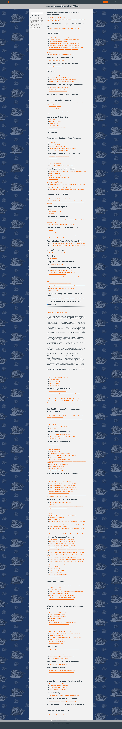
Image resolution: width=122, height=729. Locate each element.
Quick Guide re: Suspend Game (54, 568)
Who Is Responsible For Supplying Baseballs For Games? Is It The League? (62, 81)
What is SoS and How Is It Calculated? (56, 587)
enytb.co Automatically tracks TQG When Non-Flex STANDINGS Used (61, 599)
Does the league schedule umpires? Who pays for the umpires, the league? (62, 79)
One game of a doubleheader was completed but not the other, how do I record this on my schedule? (67, 533)
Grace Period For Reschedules (54, 510)
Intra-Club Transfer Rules (53, 428)
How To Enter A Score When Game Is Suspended (58, 674)
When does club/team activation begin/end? (57, 146)
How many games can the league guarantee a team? (58, 464)
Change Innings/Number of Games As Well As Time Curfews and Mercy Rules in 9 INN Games (66, 477)
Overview (51, 513)
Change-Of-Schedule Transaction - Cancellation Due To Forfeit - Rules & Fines (63, 489)
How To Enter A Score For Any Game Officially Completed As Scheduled (61, 672)
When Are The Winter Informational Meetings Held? (58, 111)
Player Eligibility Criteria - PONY (55, 383)
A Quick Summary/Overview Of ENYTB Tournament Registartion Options (62, 272)
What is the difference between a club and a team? (58, 142)
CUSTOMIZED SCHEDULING (54, 444)
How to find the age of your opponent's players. (57, 689)
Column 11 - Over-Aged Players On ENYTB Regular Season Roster (61, 187)
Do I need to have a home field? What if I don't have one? (59, 77)
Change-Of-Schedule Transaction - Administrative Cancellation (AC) (61, 481)
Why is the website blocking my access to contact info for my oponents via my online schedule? (66, 47)
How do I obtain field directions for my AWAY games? (58, 658)
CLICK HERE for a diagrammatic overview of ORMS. (57, 312)
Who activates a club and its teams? (55, 144)
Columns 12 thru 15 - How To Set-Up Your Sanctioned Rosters (60, 405)
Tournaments (93, 1)
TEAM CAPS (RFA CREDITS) (54, 422)
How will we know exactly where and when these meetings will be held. (61, 113)
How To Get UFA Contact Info (54, 438)
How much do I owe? (53, 158)
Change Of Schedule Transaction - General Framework (59, 479)
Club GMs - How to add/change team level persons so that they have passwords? (63, 49)
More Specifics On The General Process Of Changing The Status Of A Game (62, 515)
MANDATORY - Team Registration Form (56, 161)
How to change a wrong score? (54, 677)
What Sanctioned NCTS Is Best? (55, 290)
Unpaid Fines (51, 213)
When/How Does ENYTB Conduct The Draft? (57, 641)
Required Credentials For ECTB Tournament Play (58, 616)
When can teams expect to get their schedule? (57, 466)
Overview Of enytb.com (53, 129)
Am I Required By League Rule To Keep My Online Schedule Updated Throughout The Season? (66, 506)
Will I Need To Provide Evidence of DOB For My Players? (59, 624)
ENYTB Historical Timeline (54, 125)
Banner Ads (51, 230)
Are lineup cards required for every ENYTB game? (58, 683)
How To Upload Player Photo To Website (56, 707)
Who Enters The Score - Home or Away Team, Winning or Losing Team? (62, 670)
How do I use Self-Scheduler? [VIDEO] (56, 470)
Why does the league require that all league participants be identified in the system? (64, 649)
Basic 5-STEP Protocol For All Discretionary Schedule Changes (60, 502)
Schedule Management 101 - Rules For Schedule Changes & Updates (61, 539)
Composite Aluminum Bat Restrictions (56, 264)
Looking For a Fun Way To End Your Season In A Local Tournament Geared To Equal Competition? (66, 298)
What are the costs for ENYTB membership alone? (58, 89)
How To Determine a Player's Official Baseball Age (58, 391)
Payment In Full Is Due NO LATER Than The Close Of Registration (61, 165)
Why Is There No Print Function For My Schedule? (58, 508)
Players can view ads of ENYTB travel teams (57, 17)
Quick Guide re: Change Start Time (55, 572)
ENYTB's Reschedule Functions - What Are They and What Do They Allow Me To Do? (64, 476)
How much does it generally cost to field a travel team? (37, 25)
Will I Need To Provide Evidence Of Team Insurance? (58, 626)
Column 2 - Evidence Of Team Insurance (56, 175)
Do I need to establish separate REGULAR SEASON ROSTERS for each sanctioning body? (65, 398)
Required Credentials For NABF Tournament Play (58, 614)
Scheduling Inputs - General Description (56, 447)
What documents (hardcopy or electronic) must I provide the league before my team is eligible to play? (67, 171)
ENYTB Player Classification (54, 420)
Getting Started (52, 119)
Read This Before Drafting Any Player (56, 635)
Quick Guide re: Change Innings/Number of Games (58, 574)
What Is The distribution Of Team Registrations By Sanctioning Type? (61, 288)
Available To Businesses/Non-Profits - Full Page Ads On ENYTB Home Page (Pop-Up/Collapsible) (66, 219)
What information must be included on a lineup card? (58, 685)
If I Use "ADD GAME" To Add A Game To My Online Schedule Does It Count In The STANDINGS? (66, 591)
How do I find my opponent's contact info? (56, 654)
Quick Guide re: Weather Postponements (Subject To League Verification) (62, 543)
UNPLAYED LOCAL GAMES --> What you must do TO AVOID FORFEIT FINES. (62, 483)
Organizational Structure (53, 123)
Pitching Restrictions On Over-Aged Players (57, 196)
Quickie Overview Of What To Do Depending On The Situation (60, 511)
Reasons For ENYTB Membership (55, 121)
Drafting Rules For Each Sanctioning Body (56, 639)
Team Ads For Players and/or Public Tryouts (57, 232)
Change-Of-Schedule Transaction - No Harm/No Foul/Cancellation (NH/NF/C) (63, 487)
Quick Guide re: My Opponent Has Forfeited (57, 578)
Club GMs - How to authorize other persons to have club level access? (61, 54)
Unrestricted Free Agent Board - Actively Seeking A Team (59, 434)
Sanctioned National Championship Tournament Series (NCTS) (60, 270)
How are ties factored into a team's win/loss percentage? (59, 593)
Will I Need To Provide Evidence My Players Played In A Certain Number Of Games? (64, 627)
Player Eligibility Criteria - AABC (54, 381)
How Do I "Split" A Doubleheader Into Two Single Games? (59, 675)
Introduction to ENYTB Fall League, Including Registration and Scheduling (62, 701)
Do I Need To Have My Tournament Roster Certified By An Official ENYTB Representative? (65, 629)
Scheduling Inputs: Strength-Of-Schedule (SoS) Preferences (59, 453)
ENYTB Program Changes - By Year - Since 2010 (57, 67)
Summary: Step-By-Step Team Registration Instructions (59, 156)
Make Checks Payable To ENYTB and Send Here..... (58, 163)
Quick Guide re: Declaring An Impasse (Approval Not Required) (60, 547)
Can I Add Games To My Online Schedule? (56, 517)
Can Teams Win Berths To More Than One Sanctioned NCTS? (60, 283)
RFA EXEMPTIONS (52, 424)
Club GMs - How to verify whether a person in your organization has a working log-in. (64, 45)
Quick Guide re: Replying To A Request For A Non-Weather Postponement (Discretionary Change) (66, 552)
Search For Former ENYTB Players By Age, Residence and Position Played (62, 436)
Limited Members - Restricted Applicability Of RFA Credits (59, 426)
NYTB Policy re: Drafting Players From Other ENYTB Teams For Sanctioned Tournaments (65, 637)
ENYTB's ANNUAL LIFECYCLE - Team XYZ (56, 96)
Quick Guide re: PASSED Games (54, 566)
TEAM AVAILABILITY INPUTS (54, 449)
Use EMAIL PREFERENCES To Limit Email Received (58, 664)
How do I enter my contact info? (55, 650)
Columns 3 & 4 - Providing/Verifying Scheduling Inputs (59, 177)
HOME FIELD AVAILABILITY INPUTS (55, 451)
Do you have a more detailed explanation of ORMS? (58, 375)
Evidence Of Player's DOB (53, 179)
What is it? (51, 140)
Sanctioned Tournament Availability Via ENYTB (57, 274)
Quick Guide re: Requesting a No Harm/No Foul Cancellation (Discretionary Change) (64, 557)
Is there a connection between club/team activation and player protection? (62, 148)
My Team (79, 1)
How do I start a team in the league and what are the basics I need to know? (37, 21)
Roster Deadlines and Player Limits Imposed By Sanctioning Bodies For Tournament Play (65, 404)
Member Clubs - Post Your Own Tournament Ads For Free (59, 233)
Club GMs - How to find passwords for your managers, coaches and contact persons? (64, 43)
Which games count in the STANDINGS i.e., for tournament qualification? (62, 595)
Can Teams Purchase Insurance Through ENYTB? (36, 28)
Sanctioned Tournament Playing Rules (56, 643)
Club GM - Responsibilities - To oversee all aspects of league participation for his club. (64, 134)
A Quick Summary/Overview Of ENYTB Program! (57, 127)
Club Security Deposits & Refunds (55, 211)
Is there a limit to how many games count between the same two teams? (62, 597)
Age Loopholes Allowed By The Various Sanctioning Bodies (59, 198)
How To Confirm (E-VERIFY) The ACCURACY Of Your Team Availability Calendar (63, 455)
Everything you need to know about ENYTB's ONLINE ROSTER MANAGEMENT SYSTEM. (65, 373)
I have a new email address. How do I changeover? (58, 41)
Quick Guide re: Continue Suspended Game (56, 570)
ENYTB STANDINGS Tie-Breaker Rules (56, 601)
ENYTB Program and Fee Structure (55, 66)
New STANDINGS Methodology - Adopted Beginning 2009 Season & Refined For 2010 (64, 585)
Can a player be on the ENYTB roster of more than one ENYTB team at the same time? (64, 394)
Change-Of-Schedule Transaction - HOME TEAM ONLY (59, 493)
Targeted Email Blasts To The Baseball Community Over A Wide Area (61, 224)
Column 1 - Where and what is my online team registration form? (60, 160)
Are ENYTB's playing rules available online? (37, 31)
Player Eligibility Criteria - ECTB (54, 385)
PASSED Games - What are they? (55, 519)
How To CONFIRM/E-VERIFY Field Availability (57, 457)
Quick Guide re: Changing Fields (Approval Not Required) (59, 564)
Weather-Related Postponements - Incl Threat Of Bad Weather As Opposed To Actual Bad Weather (67, 524)
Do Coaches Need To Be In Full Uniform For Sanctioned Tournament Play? (62, 622)
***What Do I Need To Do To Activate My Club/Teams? (59, 150)
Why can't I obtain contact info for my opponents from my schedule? (61, 656)
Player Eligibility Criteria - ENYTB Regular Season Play (58, 377)
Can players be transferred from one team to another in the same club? (62, 396)
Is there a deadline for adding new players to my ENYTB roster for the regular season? (64, 393)
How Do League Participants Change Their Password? (59, 37)
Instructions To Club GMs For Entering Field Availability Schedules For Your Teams (64, 695)
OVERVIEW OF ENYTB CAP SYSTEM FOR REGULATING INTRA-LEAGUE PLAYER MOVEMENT (65, 419)
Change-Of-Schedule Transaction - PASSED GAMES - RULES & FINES (61, 491)
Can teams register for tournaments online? (57, 714)
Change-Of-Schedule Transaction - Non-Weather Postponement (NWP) (62, 485)
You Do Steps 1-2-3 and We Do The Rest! (56, 60)
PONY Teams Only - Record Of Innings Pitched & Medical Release (60, 631)
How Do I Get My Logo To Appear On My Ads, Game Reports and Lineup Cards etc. (64, 235)
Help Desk (69, 720)
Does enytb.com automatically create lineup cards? (58, 687)
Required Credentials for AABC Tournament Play (58, 612)
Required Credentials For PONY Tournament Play (58, 610)
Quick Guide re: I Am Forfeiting (54, 576)
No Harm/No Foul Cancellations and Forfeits (57, 531)
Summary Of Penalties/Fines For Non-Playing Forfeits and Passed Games (62, 541)
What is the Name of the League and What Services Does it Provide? (61, 73)
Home (69, 1)
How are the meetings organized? (55, 108)
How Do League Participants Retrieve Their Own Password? (36, 18)
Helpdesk (100, 1)
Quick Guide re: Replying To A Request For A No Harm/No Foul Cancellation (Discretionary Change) (66, 559)
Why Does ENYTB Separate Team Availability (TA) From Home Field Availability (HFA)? (64, 445)
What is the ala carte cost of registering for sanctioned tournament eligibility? (63, 277)
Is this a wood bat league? (54, 258)
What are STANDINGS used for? (55, 583)
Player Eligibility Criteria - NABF (54, 379)
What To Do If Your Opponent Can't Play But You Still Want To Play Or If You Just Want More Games (67, 243)
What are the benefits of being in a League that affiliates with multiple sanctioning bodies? (65, 276)
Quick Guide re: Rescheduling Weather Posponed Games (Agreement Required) (63, 545)
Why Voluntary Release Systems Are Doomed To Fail (58, 413)
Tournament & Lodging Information (55, 618)
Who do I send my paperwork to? (55, 173)
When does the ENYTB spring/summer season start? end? (59, 459)
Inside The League (86, 1)
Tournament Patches (53, 620)
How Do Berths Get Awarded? (54, 602)
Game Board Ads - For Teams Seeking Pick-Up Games (58, 237)
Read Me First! (51, 504)
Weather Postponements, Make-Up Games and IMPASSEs (59, 526)
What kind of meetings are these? (55, 106)
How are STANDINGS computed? (55, 589)
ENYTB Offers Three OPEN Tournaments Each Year (58, 712)
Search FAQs (36, 13)
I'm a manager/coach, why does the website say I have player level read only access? (64, 39)
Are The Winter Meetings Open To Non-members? (58, 109)
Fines (50, 209)
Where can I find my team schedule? (55, 468)
